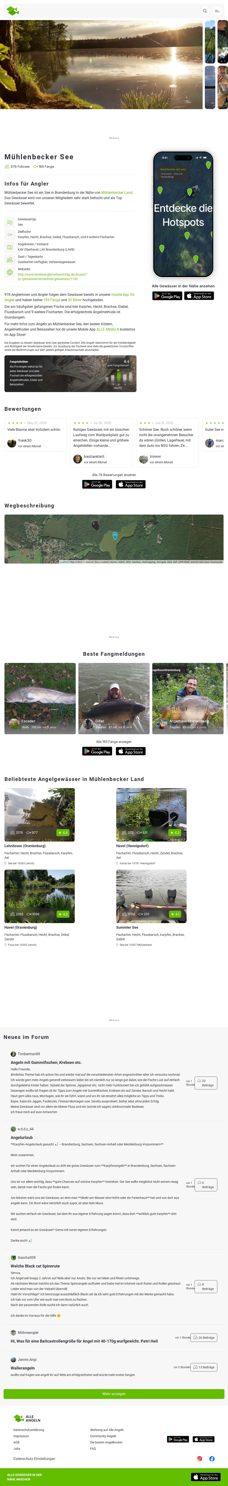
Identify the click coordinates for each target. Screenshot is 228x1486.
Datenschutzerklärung (28, 1430)
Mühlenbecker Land (116, 192)
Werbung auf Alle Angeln (107, 1430)
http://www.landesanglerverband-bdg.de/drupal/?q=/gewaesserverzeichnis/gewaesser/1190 (52, 277)
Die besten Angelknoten (106, 1442)
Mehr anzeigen (114, 1394)
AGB (16, 1442)
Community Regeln (103, 1436)
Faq (93, 1448)
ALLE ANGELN (107, 329)
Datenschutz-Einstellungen (34, 1459)
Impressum (21, 1436)
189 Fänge (51, 300)
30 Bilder (75, 300)
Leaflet (63, 562)
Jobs (16, 1448)
